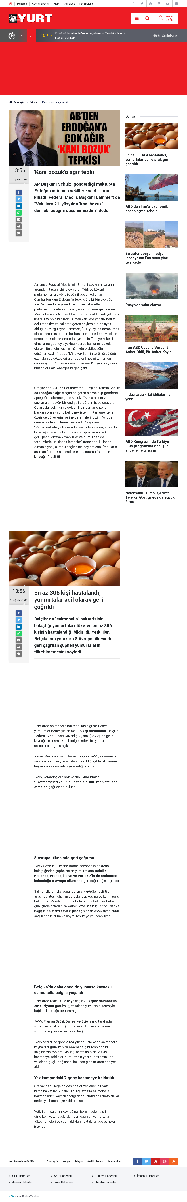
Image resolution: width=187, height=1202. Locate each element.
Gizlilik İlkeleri (95, 1161)
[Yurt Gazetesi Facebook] (133, 3)
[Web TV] (168, 3)
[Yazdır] (19, 226)
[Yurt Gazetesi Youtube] (150, 3)
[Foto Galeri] (176, 3)
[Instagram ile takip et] (164, 1161)
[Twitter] (19, 199)
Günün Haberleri (40, 3)
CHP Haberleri (21, 1176)
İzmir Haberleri (63, 1182)
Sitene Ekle (69, 3)
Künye (66, 1161)
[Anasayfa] (11, 3)
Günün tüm (165, 35)
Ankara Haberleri (22, 1182)
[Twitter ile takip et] (146, 1161)
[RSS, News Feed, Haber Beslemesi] (173, 1161)
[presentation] (21, 35)
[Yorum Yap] (19, 233)
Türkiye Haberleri (106, 1176)
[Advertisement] (93, 69)
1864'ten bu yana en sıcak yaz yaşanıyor (80, 35)
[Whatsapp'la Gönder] (19, 213)
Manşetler (22, 3)
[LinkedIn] (19, 206)
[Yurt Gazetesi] (31, 18)
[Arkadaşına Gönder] (19, 219)
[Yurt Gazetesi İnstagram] (159, 3)
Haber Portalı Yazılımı (27, 1196)
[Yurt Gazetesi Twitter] (142, 3)
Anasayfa (52, 1161)
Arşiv (56, 3)
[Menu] (136, 18)
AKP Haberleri (63, 1176)
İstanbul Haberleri (148, 1176)
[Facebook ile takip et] (137, 1161)
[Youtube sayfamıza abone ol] (155, 1161)
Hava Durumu (86, 3)
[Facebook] (19, 192)
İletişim (79, 1161)
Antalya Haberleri (106, 1182)
